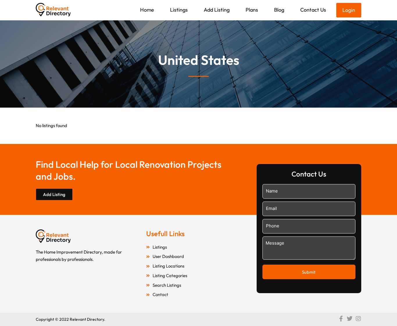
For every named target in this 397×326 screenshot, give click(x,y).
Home (147, 9)
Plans (252, 9)
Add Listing (217, 9)
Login (348, 10)
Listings (179, 9)
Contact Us (313, 9)
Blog (279, 9)
